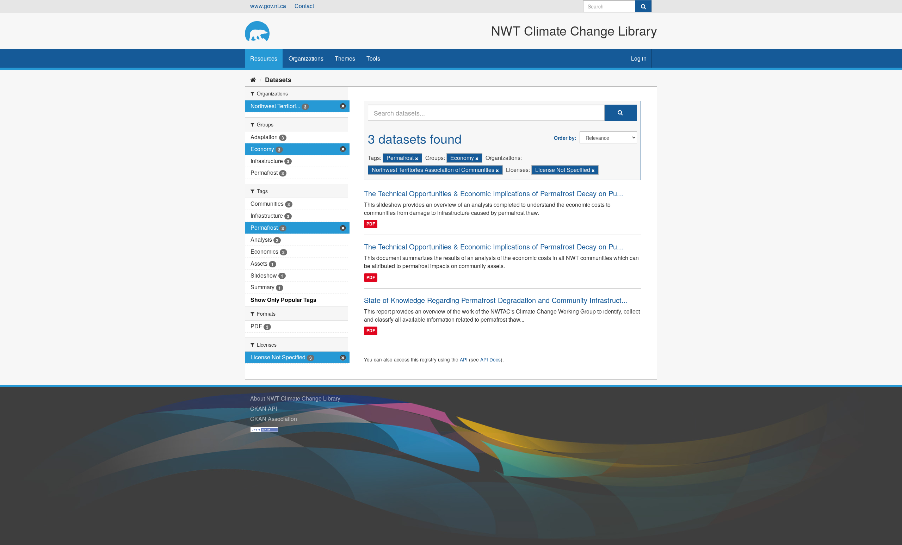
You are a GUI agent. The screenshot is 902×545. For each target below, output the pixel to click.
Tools (373, 58)
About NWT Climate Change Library (295, 398)
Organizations (306, 58)
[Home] (253, 79)
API (464, 359)
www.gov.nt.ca (268, 6)
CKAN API (263, 408)
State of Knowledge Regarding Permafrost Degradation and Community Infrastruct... (496, 300)
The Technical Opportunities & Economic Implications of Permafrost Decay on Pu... (493, 193)
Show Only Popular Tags (283, 300)
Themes (345, 58)
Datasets (278, 79)
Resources (263, 58)
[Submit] (643, 6)
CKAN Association (273, 419)
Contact (304, 6)
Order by (564, 137)
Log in (639, 58)
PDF (370, 224)
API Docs (490, 359)
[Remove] (416, 158)
